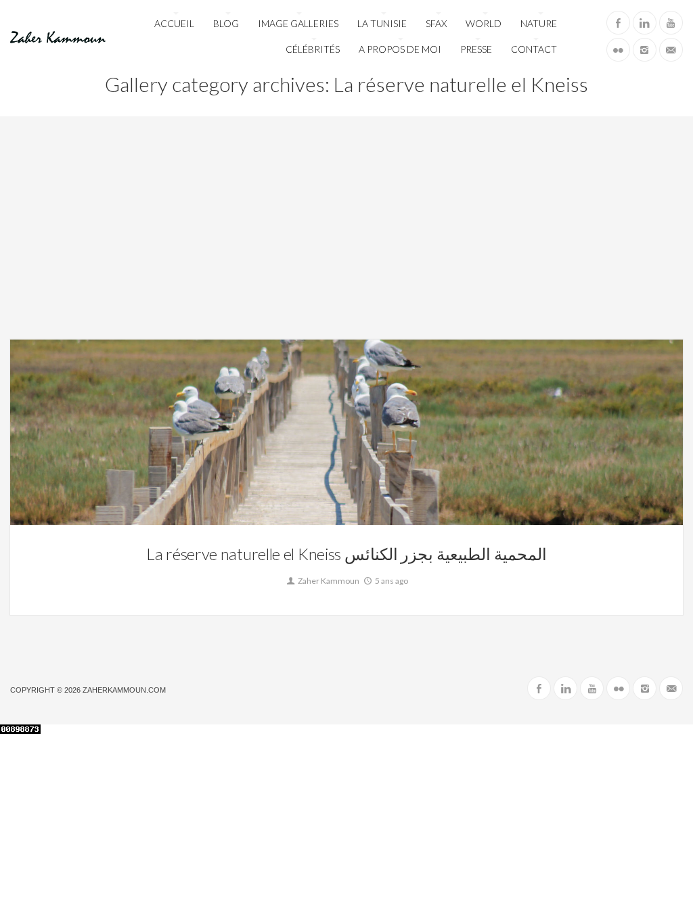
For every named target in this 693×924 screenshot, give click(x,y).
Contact (534, 49)
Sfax (436, 23)
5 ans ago (391, 581)
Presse (476, 49)
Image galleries (298, 23)
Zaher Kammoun (327, 581)
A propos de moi (400, 49)
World (483, 23)
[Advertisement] (346, 238)
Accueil (174, 23)
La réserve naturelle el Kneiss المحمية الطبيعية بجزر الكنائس (346, 553)
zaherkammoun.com (124, 690)
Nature (538, 23)
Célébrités (313, 49)
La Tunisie (382, 23)
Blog (226, 23)
